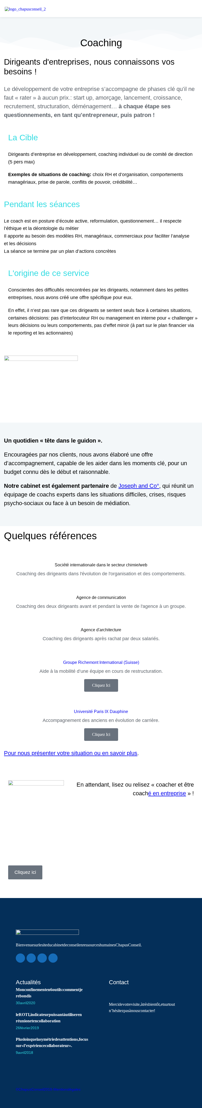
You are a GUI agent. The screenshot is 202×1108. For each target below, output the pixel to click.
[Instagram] (53, 958)
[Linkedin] (20, 958)
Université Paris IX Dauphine (101, 711)
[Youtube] (42, 958)
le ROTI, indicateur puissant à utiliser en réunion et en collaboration (49, 1017)
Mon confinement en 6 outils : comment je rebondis (49, 992)
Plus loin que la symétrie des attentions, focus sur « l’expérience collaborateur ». (52, 1042)
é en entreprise (167, 793)
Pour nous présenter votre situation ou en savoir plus (70, 753)
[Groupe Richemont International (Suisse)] (101, 652)
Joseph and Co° (138, 486)
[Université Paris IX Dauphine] (101, 701)
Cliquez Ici (101, 685)
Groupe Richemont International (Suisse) (101, 662)
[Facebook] (31, 958)
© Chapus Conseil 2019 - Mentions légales (48, 1089)
